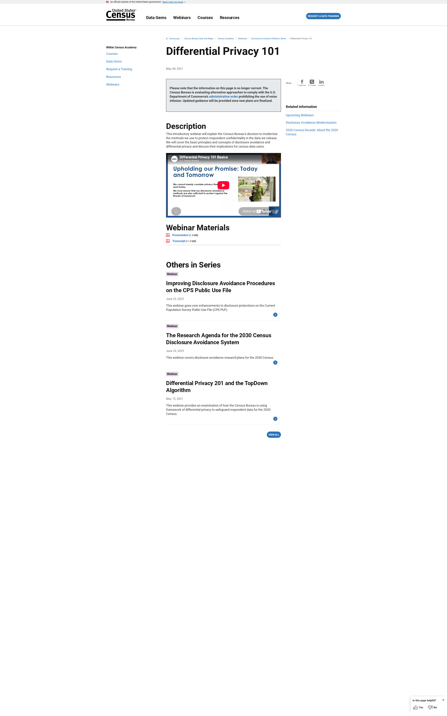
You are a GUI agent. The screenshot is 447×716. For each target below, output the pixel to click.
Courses (205, 17)
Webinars (181, 17)
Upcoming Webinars (300, 115)
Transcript (178, 241)
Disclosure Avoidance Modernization (311, 122)
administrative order (223, 96)
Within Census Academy (121, 47)
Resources (229, 17)
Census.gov (175, 38)
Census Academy (226, 38)
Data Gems (156, 17)
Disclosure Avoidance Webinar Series (269, 38)
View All (274, 434)
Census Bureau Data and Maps (199, 38)
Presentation (180, 235)
